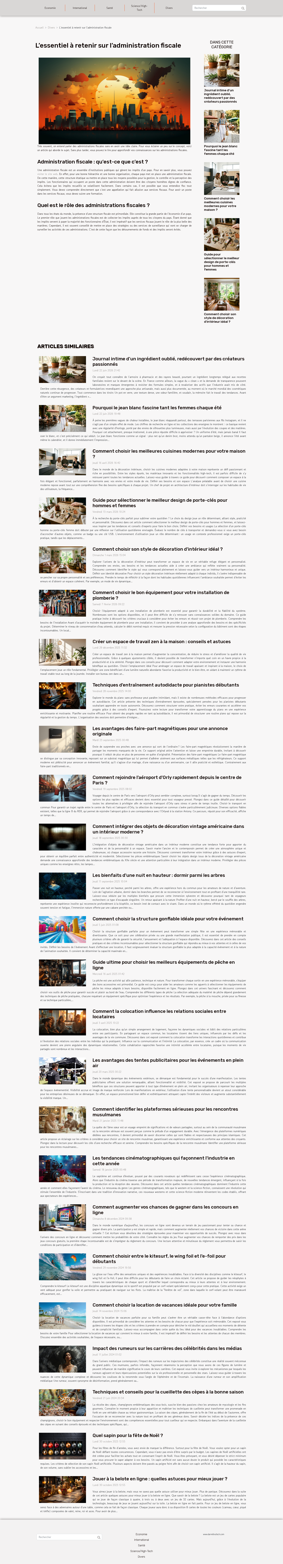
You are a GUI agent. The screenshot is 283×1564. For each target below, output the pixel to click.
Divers (169, 8)
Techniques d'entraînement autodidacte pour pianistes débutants (166, 685)
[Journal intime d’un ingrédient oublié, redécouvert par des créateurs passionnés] (221, 70)
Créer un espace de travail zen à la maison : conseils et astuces (162, 641)
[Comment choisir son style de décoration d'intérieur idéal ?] (221, 294)
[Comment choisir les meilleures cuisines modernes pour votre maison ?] (221, 178)
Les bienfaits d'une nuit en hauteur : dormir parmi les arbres (159, 875)
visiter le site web (47, 174)
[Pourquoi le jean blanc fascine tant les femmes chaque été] (221, 126)
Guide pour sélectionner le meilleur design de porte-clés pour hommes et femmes (221, 262)
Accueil (39, 27)
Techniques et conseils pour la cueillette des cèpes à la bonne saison (168, 1392)
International (80, 8)
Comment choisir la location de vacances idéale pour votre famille (165, 1305)
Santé (109, 8)
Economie (50, 8)
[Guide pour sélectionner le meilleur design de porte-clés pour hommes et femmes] (221, 234)
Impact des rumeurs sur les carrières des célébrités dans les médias (167, 1348)
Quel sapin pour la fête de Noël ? (128, 1435)
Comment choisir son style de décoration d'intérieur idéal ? (220, 318)
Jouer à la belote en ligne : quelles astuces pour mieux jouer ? (160, 1479)
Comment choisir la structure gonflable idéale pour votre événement (168, 919)
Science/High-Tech (139, 8)
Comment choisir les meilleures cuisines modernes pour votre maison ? (220, 204)
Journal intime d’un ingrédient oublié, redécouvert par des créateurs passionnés (220, 95)
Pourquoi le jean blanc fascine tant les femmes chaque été (220, 150)
